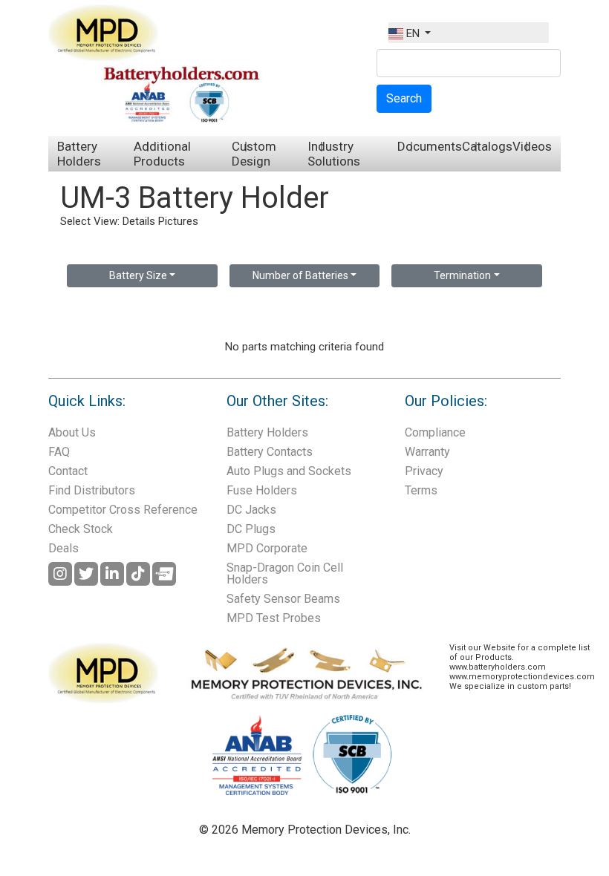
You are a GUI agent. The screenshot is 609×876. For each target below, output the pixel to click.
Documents (429, 146)
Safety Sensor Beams (283, 599)
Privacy (424, 471)
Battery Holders (79, 154)
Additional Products (162, 154)
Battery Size (138, 275)
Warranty (427, 452)
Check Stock (80, 529)
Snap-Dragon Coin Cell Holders (285, 573)
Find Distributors (91, 490)
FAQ (59, 452)
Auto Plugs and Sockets (289, 471)
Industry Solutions (333, 154)
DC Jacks (251, 510)
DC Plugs (251, 529)
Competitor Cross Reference (123, 510)
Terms (421, 490)
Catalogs (487, 146)
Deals (63, 548)
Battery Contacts (270, 452)
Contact (68, 471)
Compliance (435, 432)
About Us (72, 432)
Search (404, 98)
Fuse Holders (262, 490)
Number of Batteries (300, 275)
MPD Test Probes (274, 618)
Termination (462, 275)
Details (139, 221)
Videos (532, 146)
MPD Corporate (267, 548)
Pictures (178, 221)
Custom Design (254, 154)
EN (413, 33)
